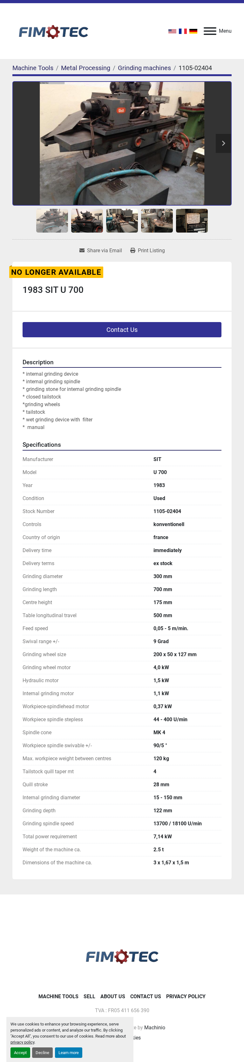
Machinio (154, 1028)
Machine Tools (58, 996)
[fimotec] (122, 955)
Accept (20, 1052)
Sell (89, 996)
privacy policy (22, 1042)
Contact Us (122, 329)
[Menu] (210, 31)
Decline (42, 1052)
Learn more (68, 1052)
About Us (112, 996)
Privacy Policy (186, 996)
